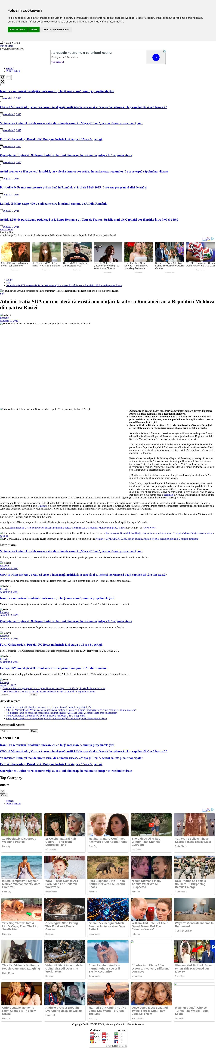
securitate (168, 494)
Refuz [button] (34, 29)
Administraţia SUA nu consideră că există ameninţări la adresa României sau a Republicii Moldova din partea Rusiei (67, 527)
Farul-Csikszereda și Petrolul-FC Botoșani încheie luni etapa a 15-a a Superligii (51, 139)
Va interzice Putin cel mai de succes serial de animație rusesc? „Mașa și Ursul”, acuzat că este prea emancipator (71, 123)
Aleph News (149, 527)
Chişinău (42, 505)
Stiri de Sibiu (6, 45)
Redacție (4, 317)
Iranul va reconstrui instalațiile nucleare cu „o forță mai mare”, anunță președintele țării (57, 91)
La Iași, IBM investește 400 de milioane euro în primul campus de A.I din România (53, 203)
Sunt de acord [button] (17, 29)
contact (9, 68)
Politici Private (13, 71)
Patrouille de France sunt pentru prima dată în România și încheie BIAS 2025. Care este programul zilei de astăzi (73, 187)
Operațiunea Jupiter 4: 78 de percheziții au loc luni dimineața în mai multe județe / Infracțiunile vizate (66, 155)
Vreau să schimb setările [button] (56, 29)
